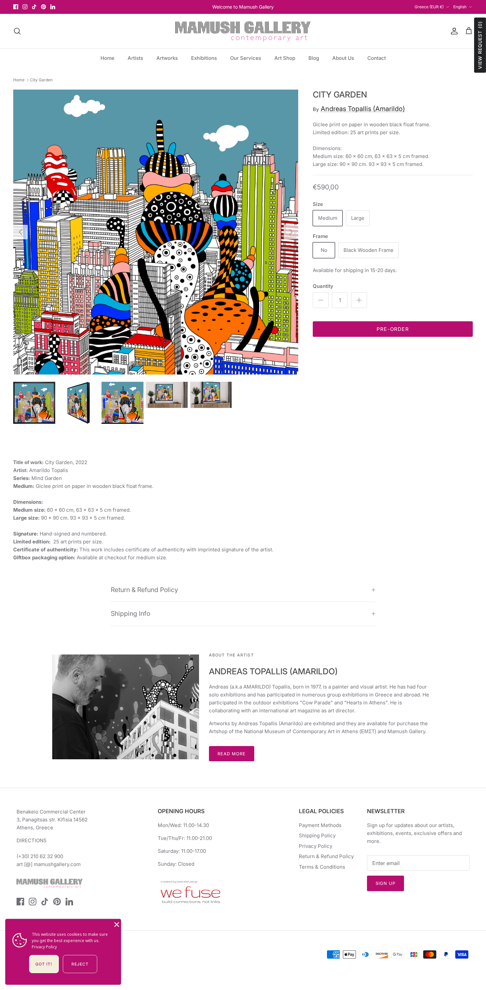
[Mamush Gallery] (243, 31)
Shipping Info (130, 613)
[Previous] (20, 232)
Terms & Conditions (322, 867)
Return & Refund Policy (144, 590)
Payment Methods (320, 825)
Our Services (245, 58)
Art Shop (284, 58)
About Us (343, 58)
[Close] (116, 924)
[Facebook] (15, 6)
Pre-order (393, 329)
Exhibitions (204, 58)
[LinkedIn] (52, 6)
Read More (232, 753)
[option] (155, 232)
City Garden (41, 79)
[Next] (291, 232)
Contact (376, 58)
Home (107, 58)
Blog (313, 58)
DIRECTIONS (32, 840)
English (459, 6)
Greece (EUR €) (429, 6)
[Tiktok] (34, 6)
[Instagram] (24, 6)
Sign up (385, 883)
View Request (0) (480, 45)
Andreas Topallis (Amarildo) (363, 109)
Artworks (167, 58)
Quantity (323, 286)
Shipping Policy (317, 835)
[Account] (453, 31)
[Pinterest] (43, 6)
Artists (135, 58)
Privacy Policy (315, 846)
